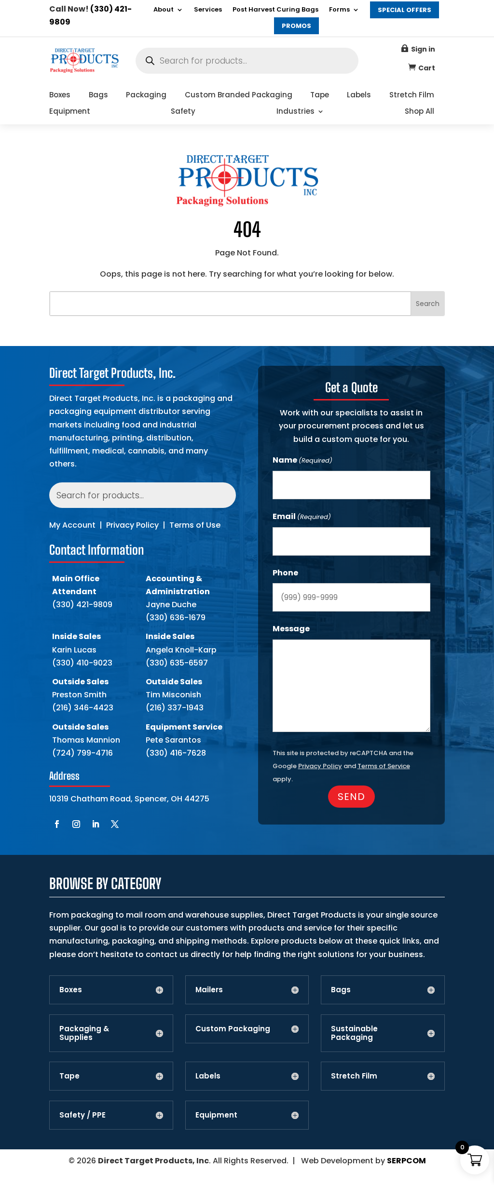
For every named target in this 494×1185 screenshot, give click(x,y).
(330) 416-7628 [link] (176, 753)
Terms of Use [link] (194, 525)
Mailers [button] (209, 989)
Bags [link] (98, 96)
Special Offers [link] (404, 9)
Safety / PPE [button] (82, 1115)
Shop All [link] (419, 112)
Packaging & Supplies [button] (84, 1033)
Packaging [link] (146, 96)
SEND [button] (351, 796)
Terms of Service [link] (383, 766)
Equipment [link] (69, 112)
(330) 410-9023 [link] (82, 662)
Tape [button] (69, 1076)
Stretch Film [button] (354, 1076)
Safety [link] (183, 112)
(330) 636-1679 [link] (176, 617)
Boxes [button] (70, 989)
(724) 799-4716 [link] (82, 753)
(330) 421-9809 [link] (82, 604)
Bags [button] (341, 989)
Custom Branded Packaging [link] (238, 96)
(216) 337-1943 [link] (175, 707)
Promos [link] (296, 25)
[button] (57, 824)
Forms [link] (339, 10)
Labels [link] (359, 96)
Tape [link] (319, 96)
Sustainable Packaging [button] (354, 1033)
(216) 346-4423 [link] (82, 707)
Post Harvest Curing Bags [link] (275, 10)
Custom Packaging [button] (232, 1029)
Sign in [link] (423, 49)
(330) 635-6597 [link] (177, 662)
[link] (84, 70)
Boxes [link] (59, 96)
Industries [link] (295, 112)
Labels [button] (207, 1076)
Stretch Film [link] (411, 96)
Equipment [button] (216, 1115)
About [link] (163, 10)
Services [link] (208, 10)
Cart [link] (426, 68)
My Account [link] (72, 525)
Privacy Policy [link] (132, 525)
